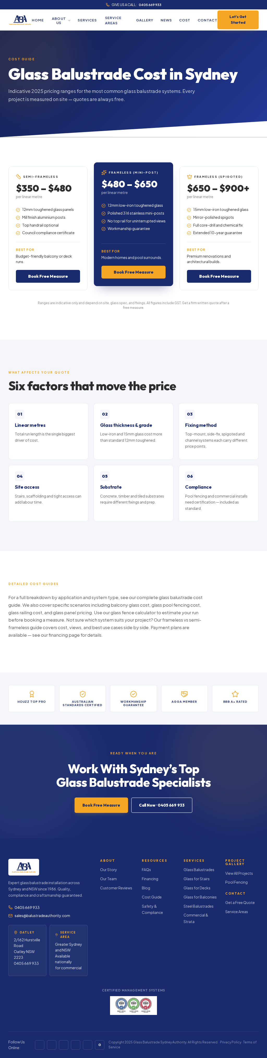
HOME (38, 20)
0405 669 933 (150, 5)
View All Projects (239, 873)
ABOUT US (59, 20)
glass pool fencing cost (175, 605)
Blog (146, 887)
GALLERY (144, 20)
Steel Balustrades (199, 906)
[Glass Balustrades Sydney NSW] (20, 20)
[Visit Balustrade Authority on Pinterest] (87, 1045)
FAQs (146, 869)
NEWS (166, 20)
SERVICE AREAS (113, 20)
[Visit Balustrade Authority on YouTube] (51, 1045)
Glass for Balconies (200, 897)
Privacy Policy (230, 1042)
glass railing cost (25, 612)
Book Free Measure (48, 276)
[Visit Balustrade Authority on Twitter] (75, 1045)
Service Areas (236, 911)
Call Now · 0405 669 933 (162, 805)
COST (184, 20)
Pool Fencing (236, 882)
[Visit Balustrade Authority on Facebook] (39, 1045)
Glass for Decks (197, 887)
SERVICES (87, 20)
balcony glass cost (130, 605)
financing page (64, 635)
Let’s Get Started (237, 19)
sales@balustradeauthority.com (42, 915)
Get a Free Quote (240, 902)
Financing (150, 878)
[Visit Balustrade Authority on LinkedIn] (63, 1045)
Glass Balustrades (199, 869)
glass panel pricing (72, 612)
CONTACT (207, 20)
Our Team (108, 878)
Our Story (108, 869)
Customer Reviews (116, 887)
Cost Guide (152, 897)
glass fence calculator (133, 612)
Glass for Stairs (197, 878)
